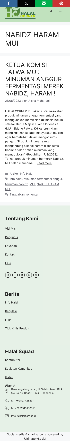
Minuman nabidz (16, 184)
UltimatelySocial (35, 438)
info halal (16, 179)
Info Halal (26, 173)
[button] (51, 11)
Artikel (14, 173)
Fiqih (8, 319)
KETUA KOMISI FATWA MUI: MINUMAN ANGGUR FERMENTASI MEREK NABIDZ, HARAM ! (34, 79)
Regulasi (11, 311)
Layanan (11, 246)
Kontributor (12, 360)
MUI (32, 184)
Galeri (9, 377)
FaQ (8, 263)
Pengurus (11, 237)
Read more (44, 163)
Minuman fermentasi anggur (43, 179)
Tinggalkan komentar (24, 194)
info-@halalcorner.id (23, 415)
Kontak (9, 254)
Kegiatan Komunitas (18, 368)
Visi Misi (10, 228)
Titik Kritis (12, 328)
